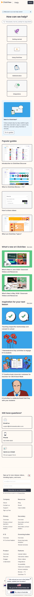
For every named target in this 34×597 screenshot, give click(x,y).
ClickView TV (22, 574)
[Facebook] (4, 580)
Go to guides (9, 132)
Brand (20, 505)
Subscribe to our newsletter (17, 490)
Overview (6, 519)
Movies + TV (22, 572)
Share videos (22, 559)
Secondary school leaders (23, 527)
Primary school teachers (7, 523)
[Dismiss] (30, 12)
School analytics (23, 569)
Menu (30, 2)
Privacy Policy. (21, 493)
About (5, 503)
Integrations (21, 561)
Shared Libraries (23, 545)
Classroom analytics (24, 567)
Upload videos (22, 554)
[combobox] (17, 485)
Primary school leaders (7, 527)
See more (29, 247)
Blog (19, 503)
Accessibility (21, 564)
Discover (5, 556)
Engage (5, 559)
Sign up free (7, 510)
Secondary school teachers (23, 523)
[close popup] (30, 579)
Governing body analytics (23, 541)
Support (5, 508)
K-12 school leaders (9, 540)
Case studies (21, 508)
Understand (6, 561)
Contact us (6, 505)
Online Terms (28, 595)
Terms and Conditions (18, 595)
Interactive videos (23, 556)
